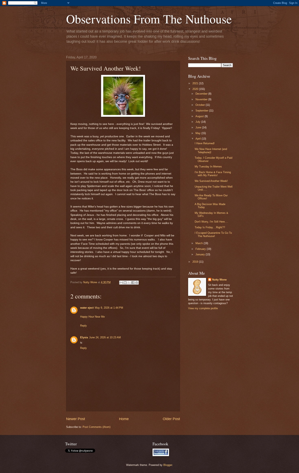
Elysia (84, 337)
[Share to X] (129, 283)
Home (124, 419)
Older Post (171, 419)
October (200, 104)
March (199, 243)
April (198, 138)
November (201, 99)
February (201, 248)
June (198, 127)
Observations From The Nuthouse (149, 19)
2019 (195, 261)
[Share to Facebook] (133, 283)
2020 (195, 89)
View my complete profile (203, 308)
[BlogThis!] (125, 283)
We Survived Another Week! (211, 180)
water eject (87, 307)
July (198, 121)
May (198, 133)
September (202, 110)
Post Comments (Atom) (96, 426)
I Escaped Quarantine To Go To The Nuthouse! (213, 234)
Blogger (167, 464)
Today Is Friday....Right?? (210, 227)
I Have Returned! (205, 143)
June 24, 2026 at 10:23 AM (105, 337)
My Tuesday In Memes (208, 166)
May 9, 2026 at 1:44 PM (109, 307)
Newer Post (75, 419)
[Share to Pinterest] (137, 283)
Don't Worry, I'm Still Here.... (211, 221)
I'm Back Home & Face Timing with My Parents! (213, 174)
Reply (83, 325)
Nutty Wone (219, 279)
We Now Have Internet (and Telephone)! (211, 150)
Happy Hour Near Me (92, 316)
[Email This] (121, 283)
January (200, 254)
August (200, 116)
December (201, 93)
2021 (195, 83)
